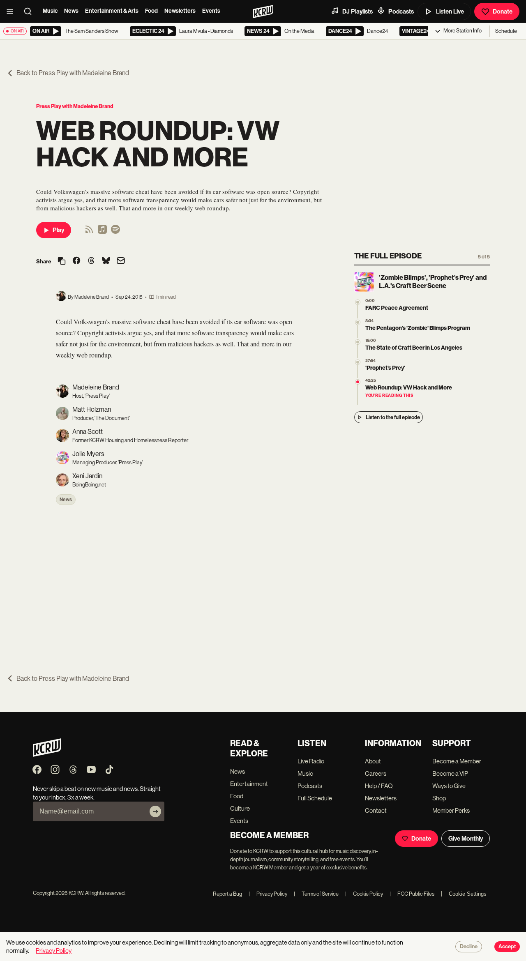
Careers (375, 773)
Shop (439, 798)
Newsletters (180, 10)
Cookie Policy (364, 894)
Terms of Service (316, 894)
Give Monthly (465, 838)
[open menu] (12, 11)
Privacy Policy (268, 894)
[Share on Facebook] (76, 261)
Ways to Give (449, 785)
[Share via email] (121, 261)
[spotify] (115, 232)
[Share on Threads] (91, 261)
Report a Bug (227, 894)
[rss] (89, 232)
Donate (502, 11)
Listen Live (450, 11)
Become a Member (456, 761)
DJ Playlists (357, 11)
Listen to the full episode (393, 417)
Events (211, 10)
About (373, 761)
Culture (240, 808)
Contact (376, 810)
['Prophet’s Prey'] (357, 362)
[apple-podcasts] (102, 232)
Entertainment (249, 783)
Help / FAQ (379, 785)
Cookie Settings (468, 894)
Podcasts (401, 11)
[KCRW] (47, 754)
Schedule (506, 31)
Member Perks (451, 810)
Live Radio (311, 761)
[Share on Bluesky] (106, 261)
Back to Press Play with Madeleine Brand (72, 73)
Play (58, 230)
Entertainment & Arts (111, 10)
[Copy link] (62, 261)
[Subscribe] (155, 811)
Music (50, 10)
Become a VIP (450, 773)
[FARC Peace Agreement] (357, 302)
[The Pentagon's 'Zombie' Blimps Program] (357, 322)
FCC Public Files (412, 894)
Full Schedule (315, 798)
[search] (30, 11)
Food (151, 10)
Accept (507, 946)
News (71, 10)
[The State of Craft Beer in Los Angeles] (357, 342)
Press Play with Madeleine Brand (74, 106)
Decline (469, 946)
